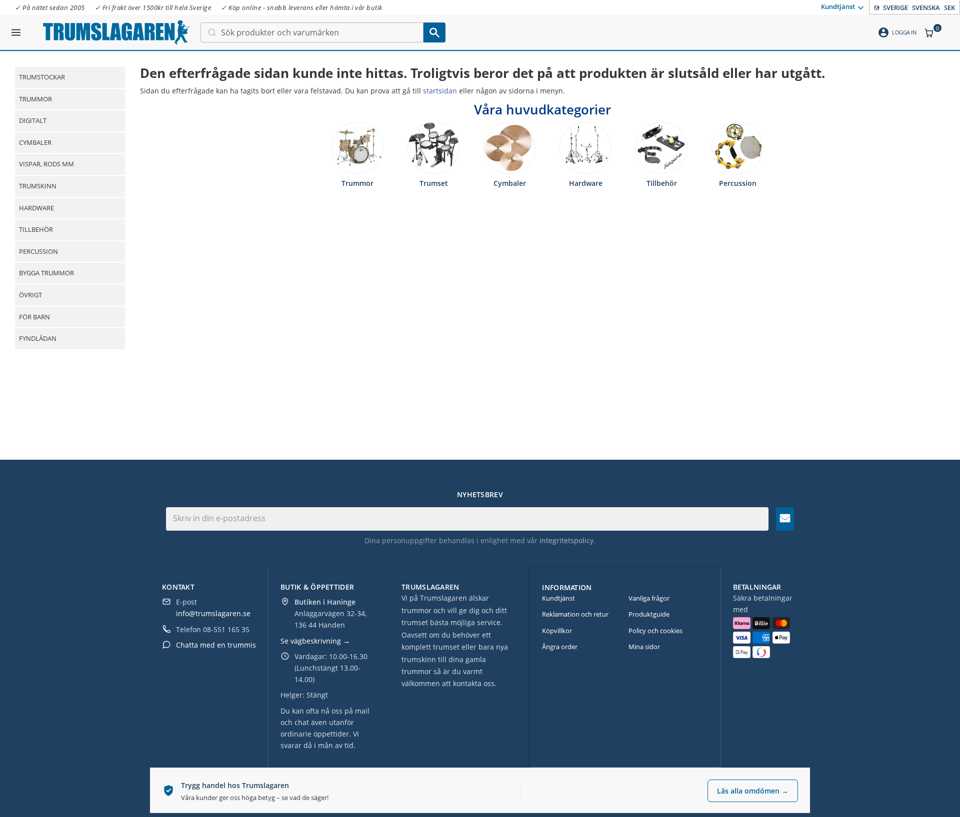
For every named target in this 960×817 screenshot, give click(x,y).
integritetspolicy (567, 540)
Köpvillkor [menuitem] (557, 630)
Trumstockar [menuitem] (42, 76)
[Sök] (435, 32)
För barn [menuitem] (34, 316)
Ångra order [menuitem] (560, 646)
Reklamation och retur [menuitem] (575, 614)
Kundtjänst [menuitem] (838, 6)
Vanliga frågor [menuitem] (649, 598)
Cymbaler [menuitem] (35, 142)
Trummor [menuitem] (35, 98)
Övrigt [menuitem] (30, 294)
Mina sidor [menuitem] (644, 646)
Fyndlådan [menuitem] (37, 338)
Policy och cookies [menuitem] (655, 630)
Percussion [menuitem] (38, 251)
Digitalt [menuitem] (32, 120)
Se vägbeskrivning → (315, 641)
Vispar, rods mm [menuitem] (46, 163)
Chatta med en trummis (216, 645)
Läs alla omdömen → (752, 791)
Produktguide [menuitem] (649, 614)
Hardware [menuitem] (36, 207)
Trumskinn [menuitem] (37, 185)
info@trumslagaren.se (213, 613)
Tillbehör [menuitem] (36, 229)
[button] (16, 28)
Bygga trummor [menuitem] (46, 272)
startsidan (440, 90)
